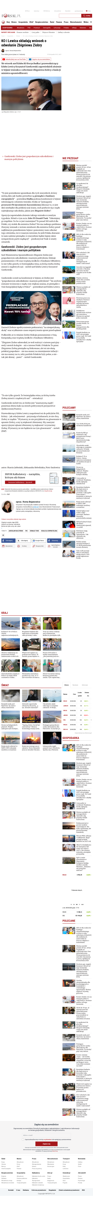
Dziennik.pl (66, 1173)
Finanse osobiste (23, 32)
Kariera (34, 1166)
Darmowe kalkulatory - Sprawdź (20, 482)
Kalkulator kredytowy (38, 1185)
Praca (34, 1159)
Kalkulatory (36, 1173)
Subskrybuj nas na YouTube (16, 59)
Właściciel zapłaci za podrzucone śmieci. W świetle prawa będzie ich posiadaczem (31, 654)
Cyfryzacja (57, 28)
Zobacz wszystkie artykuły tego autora (13, 519)
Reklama (26, 1190)
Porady (80, 1182)
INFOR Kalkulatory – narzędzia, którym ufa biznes (22, 476)
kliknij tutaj (55, 1151)
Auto (64, 1180)
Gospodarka (7, 28)
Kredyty (19, 1180)
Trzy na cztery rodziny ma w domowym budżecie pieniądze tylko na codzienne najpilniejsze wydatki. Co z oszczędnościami (52, 633)
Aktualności (20, 28)
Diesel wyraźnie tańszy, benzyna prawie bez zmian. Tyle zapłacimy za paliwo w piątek (51, 675)
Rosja (3, 1162)
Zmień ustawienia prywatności (69, 1190)
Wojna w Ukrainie (48, 32)
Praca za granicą (37, 1168)
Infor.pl (49, 1173)
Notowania (81, 1159)
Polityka (66, 28)
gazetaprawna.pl (79, 11)
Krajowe (3, 1176)
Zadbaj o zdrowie (64, 32)
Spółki (80, 1164)
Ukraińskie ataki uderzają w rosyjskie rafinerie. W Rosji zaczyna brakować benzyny (50, 705)
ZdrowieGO (82, 1173)
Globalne (3, 1178)
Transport (66, 1159)
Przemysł (37, 28)
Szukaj (88, 16)
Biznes (19, 1159)
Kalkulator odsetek (37, 1182)
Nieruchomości (52, 1159)
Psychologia (81, 1180)
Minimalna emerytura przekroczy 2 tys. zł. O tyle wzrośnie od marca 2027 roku (30, 675)
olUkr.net (36, 507)
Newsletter (67, 11)
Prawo (49, 1176)
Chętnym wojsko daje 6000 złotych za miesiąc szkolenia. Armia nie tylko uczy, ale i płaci (11, 525)
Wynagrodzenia (36, 1164)
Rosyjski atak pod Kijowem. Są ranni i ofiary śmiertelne (8, 705)
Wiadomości (66, 1176)
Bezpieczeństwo (7, 1173)
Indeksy (80, 1162)
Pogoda (65, 1182)
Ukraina (3, 1164)
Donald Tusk (34, 531)
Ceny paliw (35, 32)
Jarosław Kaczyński (16, 531)
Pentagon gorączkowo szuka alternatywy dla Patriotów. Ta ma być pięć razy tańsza (52, 727)
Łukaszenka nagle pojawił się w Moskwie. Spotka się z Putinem (51, 748)
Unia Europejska (6, 1168)
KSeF (18, 1166)
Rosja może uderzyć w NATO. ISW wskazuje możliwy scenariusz (9, 748)
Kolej (64, 1166)
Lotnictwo (65, 1168)
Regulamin (52, 1190)
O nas (18, 1190)
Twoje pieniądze (21, 1182)
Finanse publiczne (22, 1178)
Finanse (19, 1168)
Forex (79, 1166)
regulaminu (47, 1139)
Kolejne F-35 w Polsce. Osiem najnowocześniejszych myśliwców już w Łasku (10, 633)
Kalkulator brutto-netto (38, 1176)
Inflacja (74, 28)
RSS (83, 1190)
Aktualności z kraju (6, 1180)
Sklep (89, 11)
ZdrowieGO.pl (57, 11)
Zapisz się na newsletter (41, 59)
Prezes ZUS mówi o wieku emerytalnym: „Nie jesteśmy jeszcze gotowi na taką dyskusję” (52, 654)
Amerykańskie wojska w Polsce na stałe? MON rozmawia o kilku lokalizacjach (10, 675)
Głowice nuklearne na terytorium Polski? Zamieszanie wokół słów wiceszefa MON (10, 654)
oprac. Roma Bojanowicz (13, 50)
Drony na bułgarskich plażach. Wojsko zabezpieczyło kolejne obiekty (9, 727)
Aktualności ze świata (7, 1182)
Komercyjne (50, 1166)
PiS (26, 531)
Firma (18, 1164)
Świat (3, 1159)
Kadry (49, 1178)
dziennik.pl (36, 11)
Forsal (2, 36)
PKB (29, 28)
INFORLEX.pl (47, 11)
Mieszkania (50, 1164)
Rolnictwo (83, 28)
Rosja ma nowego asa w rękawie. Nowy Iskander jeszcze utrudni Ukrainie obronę (31, 748)
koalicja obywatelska (49, 531)
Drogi (64, 1164)
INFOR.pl (27, 11)
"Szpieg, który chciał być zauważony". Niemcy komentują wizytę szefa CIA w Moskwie (31, 727)
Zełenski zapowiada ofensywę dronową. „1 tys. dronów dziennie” (30, 705)
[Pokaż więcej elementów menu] (91, 22)
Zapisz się (46, 1144)
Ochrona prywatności (39, 1190)
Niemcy (3, 1166)
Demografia (46, 28)
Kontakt (11, 1190)
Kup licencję (48, 491)
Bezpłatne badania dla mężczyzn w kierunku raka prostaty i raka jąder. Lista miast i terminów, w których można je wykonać (30, 633)
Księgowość (50, 1180)
